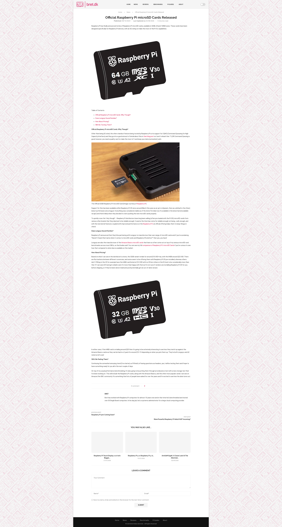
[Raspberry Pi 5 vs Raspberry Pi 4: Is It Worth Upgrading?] (141, 442)
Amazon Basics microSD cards (132, 242)
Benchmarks (157, 4)
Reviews (145, 4)
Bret (107, 394)
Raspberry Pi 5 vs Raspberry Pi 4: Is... (141, 456)
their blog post (149, 136)
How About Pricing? (102, 121)
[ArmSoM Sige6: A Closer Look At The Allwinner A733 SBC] (175, 442)
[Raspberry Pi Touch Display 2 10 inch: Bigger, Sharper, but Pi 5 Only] (107, 442)
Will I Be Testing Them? (103, 125)
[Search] (198, 4)
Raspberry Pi (141, 204)
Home (128, 4)
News (136, 4)
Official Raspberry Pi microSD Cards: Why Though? (113, 115)
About (181, 4)
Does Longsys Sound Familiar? (106, 118)
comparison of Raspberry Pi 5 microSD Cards (158, 245)
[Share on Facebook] (147, 386)
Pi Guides (170, 4)
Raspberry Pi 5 (148, 224)
